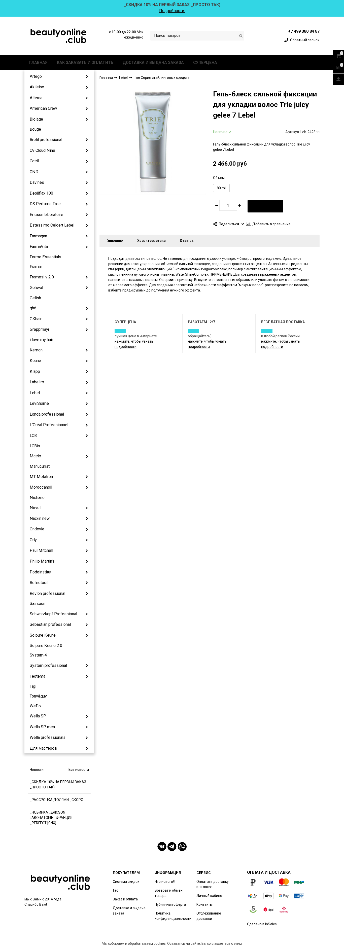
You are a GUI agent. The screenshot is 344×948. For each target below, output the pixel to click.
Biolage (36, 119)
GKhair (36, 318)
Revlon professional (47, 593)
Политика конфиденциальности (173, 916)
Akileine (37, 87)
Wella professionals (47, 737)
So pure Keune (43, 635)
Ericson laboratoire (46, 214)
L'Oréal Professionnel (49, 424)
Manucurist (40, 466)
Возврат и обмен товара (169, 893)
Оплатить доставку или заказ (212, 884)
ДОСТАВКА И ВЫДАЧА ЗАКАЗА (153, 62)
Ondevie (37, 529)
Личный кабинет (210, 896)
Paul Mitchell (41, 550)
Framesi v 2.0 (42, 277)
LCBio (35, 446)
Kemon (36, 350)
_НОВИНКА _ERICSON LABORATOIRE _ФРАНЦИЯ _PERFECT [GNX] (51, 817)
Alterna (36, 97)
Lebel (35, 392)
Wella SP (38, 716)
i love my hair (41, 339)
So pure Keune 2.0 (46, 645)
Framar (36, 266)
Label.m (37, 382)
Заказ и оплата (125, 899)
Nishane (37, 497)
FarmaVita (39, 246)
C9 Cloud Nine (42, 150)
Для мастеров (43, 748)
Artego (36, 76)
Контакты (204, 904)
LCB (33, 435)
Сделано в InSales (262, 924)
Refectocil (39, 582)
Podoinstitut (40, 572)
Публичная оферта (170, 904)
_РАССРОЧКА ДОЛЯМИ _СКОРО (56, 800)
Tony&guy (38, 696)
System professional (48, 665)
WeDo (35, 706)
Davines (37, 182)
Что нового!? (165, 882)
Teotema (37, 676)
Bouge (35, 129)
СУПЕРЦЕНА (205, 62)
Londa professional (47, 414)
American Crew (43, 108)
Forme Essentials (45, 256)
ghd (33, 308)
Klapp (35, 371)
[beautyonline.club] (58, 36)
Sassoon (37, 603)
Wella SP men (42, 726)
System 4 (38, 655)
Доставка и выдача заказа (129, 910)
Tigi (33, 686)
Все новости (78, 770)
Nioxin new (40, 518)
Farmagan (38, 236)
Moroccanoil (41, 487)
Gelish (35, 298)
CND (34, 171)
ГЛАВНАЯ (38, 62)
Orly (33, 539)
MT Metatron (41, 476)
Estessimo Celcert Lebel (52, 225)
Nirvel (35, 507)
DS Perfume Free (45, 203)
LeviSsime (39, 403)
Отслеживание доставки (208, 916)
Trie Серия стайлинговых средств (162, 78)
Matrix (35, 456)
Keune (35, 360)
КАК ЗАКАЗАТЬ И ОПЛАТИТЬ (85, 62)
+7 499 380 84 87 (304, 31)
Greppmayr (39, 329)
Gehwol (36, 287)
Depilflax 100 (41, 193)
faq (115, 890)
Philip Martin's (42, 561)
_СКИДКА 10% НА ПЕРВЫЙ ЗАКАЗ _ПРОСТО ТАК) (58, 784)
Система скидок (126, 882)
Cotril (34, 161)
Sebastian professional (50, 624)
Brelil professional (46, 139)
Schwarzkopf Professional (53, 613)
